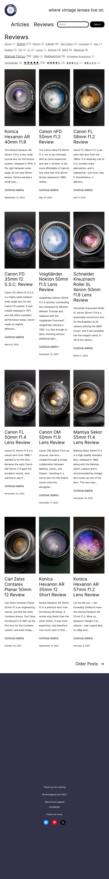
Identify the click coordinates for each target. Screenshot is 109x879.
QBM (38, 56)
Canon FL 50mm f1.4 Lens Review (17, 437)
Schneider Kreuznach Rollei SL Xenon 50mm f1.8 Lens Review (87, 287)
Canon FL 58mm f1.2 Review (84, 136)
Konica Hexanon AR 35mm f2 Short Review (52, 586)
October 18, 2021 (13, 646)
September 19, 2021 (49, 646)
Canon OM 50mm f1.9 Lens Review (52, 437)
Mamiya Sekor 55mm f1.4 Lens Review (87, 437)
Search (97, 24)
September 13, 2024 (15, 197)
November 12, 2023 (49, 354)
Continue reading (14, 189)
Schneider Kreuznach (80, 56)
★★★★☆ (56, 62)
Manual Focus (18, 56)
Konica (54, 49)
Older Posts (90, 663)
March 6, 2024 (12, 344)
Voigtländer (13, 62)
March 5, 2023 (80, 355)
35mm (10, 44)
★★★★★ (34, 62)
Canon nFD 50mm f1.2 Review (50, 136)
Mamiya (81, 49)
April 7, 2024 (79, 197)
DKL (98, 44)
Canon (52, 44)
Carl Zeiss (68, 43)
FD (22, 50)
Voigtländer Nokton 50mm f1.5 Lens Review (53, 281)
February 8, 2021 (81, 646)
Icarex (41, 50)
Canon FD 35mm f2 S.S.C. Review (19, 279)
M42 (67, 49)
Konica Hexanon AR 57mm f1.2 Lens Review (86, 586)
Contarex (85, 44)
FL (30, 50)
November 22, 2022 (14, 493)
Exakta (11, 49)
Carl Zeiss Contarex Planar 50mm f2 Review (18, 586)
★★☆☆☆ (92, 62)
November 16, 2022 (83, 498)
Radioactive (54, 56)
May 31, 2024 (45, 197)
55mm (38, 44)
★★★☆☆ (74, 62)
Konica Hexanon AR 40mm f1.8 (17, 136)
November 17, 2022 (48, 502)
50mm (24, 44)
